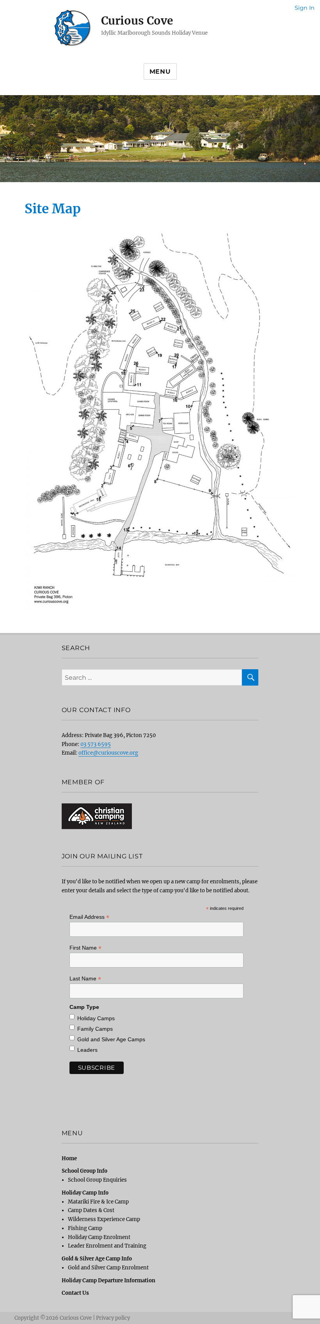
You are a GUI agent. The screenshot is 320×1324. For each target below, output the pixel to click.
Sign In (305, 7)
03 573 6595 (95, 744)
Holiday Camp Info (85, 1192)
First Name (85, 948)
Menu (160, 71)
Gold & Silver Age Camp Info (97, 1258)
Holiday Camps (96, 1018)
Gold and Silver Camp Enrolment (108, 1267)
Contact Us (75, 1293)
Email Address (89, 917)
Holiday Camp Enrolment (99, 1237)
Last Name (85, 978)
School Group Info (84, 1171)
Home (69, 1158)
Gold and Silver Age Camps (111, 1039)
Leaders (87, 1050)
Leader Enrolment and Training (107, 1245)
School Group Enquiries (97, 1180)
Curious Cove (137, 21)
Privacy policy (113, 1318)
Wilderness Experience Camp (104, 1219)
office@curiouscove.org (108, 753)
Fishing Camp (85, 1228)
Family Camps (95, 1029)
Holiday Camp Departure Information (108, 1280)
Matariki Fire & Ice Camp (98, 1201)
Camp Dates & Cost (91, 1210)
